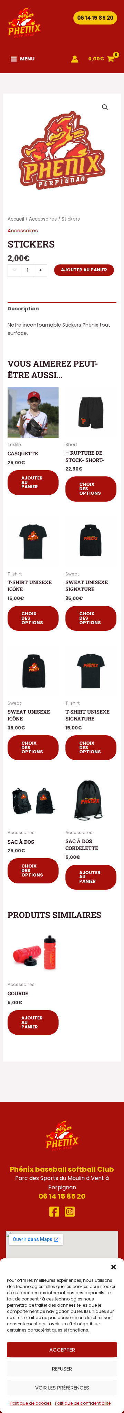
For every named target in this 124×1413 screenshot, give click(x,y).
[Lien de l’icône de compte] (75, 59)
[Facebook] (54, 1211)
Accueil (16, 219)
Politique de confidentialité (83, 1403)
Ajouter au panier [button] (32, 482)
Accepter (62, 1349)
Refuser (62, 1368)
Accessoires (43, 219)
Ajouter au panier (84, 270)
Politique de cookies (31, 1403)
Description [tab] (23, 308)
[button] (113, 1267)
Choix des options (90, 488)
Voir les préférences (62, 1387)
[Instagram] (69, 1211)
